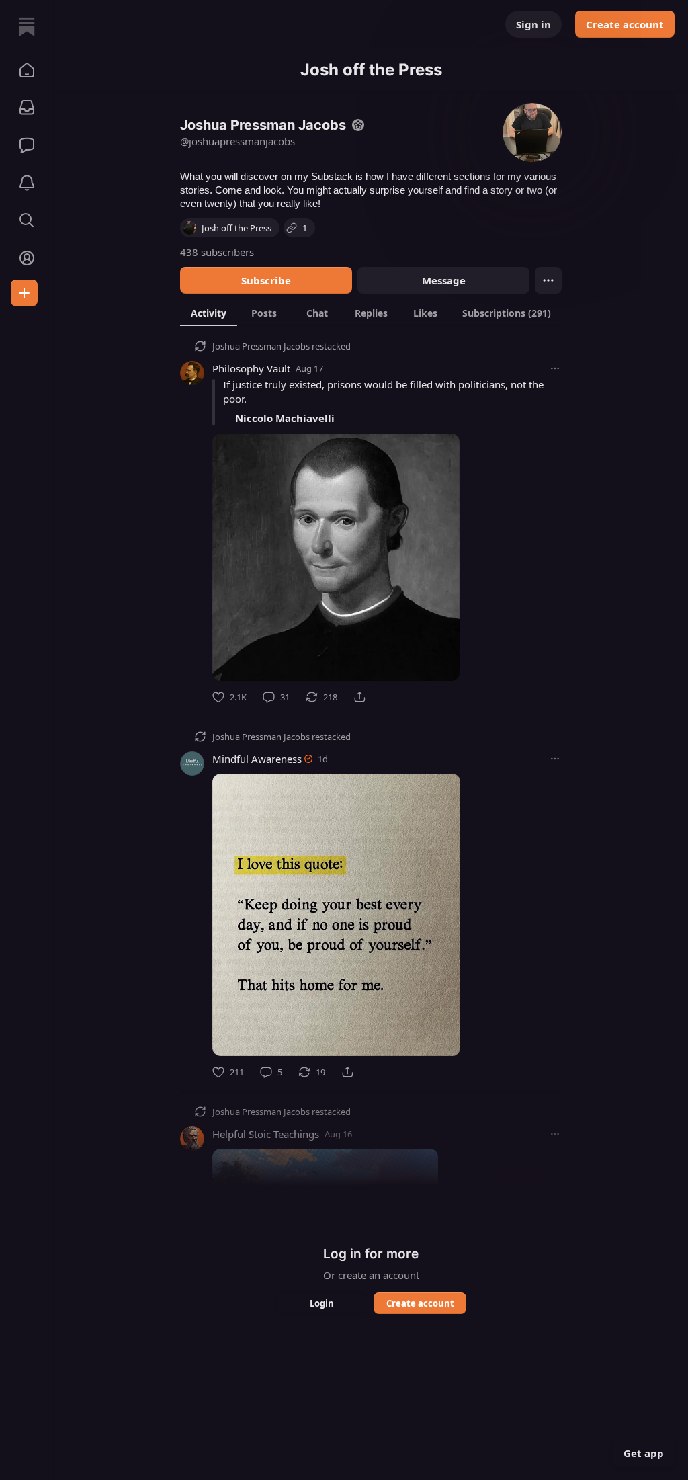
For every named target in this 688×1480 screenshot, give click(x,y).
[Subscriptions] (27, 107)
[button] (27, 70)
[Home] (27, 27)
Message (444, 280)
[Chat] (27, 145)
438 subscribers (217, 252)
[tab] (208, 312)
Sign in (533, 24)
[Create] (24, 293)
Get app (644, 1453)
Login (322, 1303)
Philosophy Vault (251, 368)
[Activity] (27, 183)
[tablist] (371, 312)
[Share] (359, 697)
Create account (625, 24)
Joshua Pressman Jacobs (261, 346)
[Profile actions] (548, 280)
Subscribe (266, 280)
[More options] (555, 368)
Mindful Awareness (257, 759)
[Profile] (27, 258)
